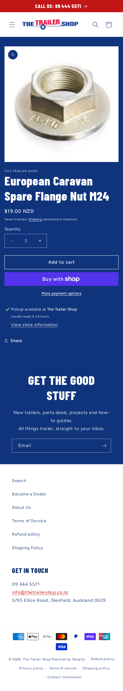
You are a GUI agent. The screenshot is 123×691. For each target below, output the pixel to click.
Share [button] (16, 340)
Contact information (64, 677)
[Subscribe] (104, 446)
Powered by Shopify (68, 659)
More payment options (61, 293)
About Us (21, 507)
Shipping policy (96, 668)
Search (19, 480)
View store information (34, 324)
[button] (12, 24)
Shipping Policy (27, 547)
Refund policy (26, 534)
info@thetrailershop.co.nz (40, 592)
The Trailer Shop (37, 659)
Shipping (35, 219)
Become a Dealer (29, 494)
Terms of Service (29, 520)
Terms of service (63, 668)
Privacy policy (31, 668)
